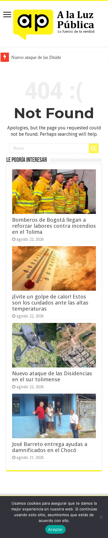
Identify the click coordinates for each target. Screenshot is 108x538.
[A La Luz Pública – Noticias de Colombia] (54, 23)
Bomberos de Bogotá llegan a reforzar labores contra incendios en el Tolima (54, 226)
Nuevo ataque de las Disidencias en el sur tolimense (52, 376)
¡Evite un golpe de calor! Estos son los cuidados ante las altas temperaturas (50, 303)
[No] (101, 517)
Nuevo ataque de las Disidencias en (43, 57)
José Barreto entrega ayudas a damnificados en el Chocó (49, 447)
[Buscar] (93, 148)
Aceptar (55, 529)
